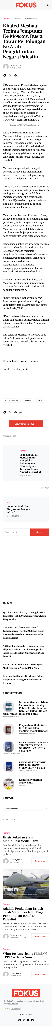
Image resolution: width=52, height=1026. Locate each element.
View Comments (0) (24, 424)
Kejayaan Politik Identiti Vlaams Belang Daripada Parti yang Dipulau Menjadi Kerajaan (23, 679)
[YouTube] (28, 1020)
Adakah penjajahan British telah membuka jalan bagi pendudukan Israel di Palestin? (23, 914)
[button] (4, 5)
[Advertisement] (26, 568)
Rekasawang (16, 1009)
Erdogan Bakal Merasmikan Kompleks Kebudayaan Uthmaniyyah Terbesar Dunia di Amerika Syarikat (30, 463)
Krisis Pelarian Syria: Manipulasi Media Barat (20, 839)
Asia (9, 502)
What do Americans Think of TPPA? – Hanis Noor (25, 955)
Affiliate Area (26, 1014)
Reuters (17, 369)
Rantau (6, 18)
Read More (40, 861)
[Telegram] (32, 1020)
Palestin (28, 400)
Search (39, 532)
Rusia (40, 400)
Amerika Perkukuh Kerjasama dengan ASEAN (18, 509)
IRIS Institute (13, 1003)
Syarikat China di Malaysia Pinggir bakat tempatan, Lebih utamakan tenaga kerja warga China (24, 616)
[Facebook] (19, 1020)
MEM (25, 369)
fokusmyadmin (16, 65)
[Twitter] (24, 1020)
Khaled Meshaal (11, 400)
